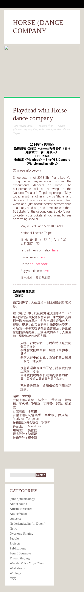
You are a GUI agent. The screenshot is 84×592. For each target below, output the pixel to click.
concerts (15, 518)
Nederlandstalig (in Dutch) (27, 523)
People (14, 538)
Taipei (16, 133)
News (13, 528)
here (42, 257)
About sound (18, 503)
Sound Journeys (20, 553)
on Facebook (39, 264)
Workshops (17, 568)
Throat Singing (20, 558)
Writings (15, 573)
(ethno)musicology (22, 498)
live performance (42, 129)
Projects (42, 125)
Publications (18, 548)
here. (55, 250)
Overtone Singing (21, 533)
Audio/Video (18, 513)
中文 (50, 125)
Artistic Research (21, 508)
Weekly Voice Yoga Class (27, 563)
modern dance (61, 129)
